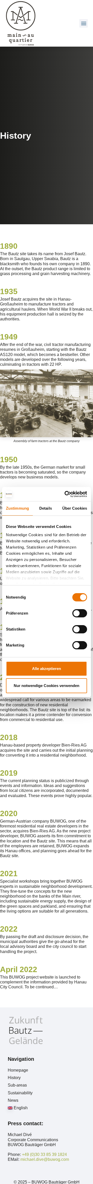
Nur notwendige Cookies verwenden (46, 685)
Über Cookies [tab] (74, 508)
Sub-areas (17, 1085)
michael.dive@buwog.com (44, 1159)
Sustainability (20, 1093)
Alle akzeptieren (46, 668)
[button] (83, 23)
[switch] (79, 613)
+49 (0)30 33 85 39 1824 (44, 1154)
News (13, 1100)
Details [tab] (45, 508)
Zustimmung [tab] (17, 508)
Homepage (18, 1070)
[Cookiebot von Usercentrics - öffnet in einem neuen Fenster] (65, 494)
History (14, 1077)
